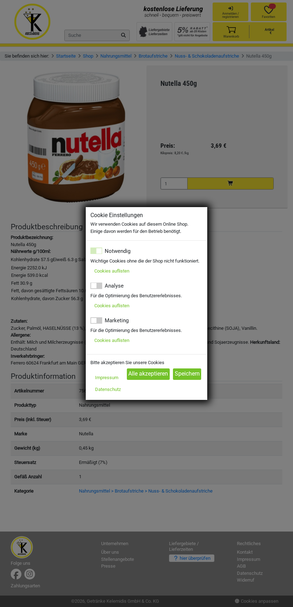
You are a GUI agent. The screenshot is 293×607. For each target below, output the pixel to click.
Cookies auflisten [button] (111, 271)
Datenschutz (108, 389)
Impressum (106, 377)
